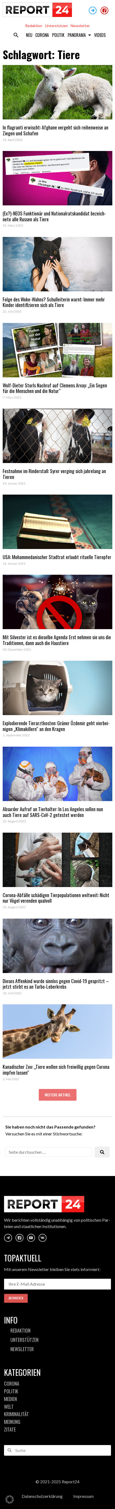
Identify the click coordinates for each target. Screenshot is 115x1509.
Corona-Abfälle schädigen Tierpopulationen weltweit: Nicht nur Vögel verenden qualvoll (56, 898)
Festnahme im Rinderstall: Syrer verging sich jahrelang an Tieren (54, 474)
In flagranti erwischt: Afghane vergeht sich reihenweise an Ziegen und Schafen (55, 130)
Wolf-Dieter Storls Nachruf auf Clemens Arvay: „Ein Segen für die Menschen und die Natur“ (55, 388)
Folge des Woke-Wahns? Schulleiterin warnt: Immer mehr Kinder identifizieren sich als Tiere (54, 302)
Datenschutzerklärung (42, 1496)
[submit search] (102, 1152)
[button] (16, 35)
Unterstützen (56, 25)
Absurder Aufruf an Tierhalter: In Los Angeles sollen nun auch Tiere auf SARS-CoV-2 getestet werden (53, 812)
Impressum (83, 1496)
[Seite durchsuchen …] (48, 1152)
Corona (42, 35)
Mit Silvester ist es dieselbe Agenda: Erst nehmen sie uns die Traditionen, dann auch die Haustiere (57, 640)
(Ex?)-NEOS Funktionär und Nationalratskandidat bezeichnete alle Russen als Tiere (54, 216)
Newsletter (80, 25)
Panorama (77, 35)
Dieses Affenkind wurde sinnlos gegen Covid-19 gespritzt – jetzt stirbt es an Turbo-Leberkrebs (56, 984)
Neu (29, 35)
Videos (100, 35)
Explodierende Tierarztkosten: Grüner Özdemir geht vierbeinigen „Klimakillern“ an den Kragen (56, 726)
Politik (58, 35)
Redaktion (33, 25)
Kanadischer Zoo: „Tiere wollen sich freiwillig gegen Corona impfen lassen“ (56, 1069)
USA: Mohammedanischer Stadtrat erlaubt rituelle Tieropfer (57, 557)
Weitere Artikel (58, 1094)
